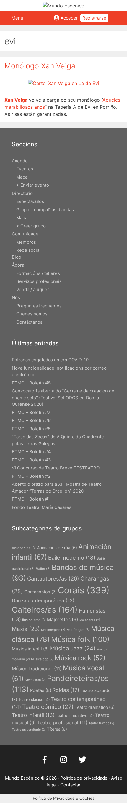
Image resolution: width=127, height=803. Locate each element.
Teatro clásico (34, 699)
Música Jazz (72, 648)
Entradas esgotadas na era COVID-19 (50, 360)
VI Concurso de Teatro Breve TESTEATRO (56, 468)
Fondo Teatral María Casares (41, 507)
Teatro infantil (33, 715)
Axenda (19, 161)
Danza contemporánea (43, 600)
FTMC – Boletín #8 (31, 383)
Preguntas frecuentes (39, 306)
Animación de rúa (57, 547)
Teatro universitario (29, 730)
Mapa (21, 177)
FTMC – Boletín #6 (31, 420)
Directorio (22, 193)
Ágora (18, 265)
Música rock (80, 658)
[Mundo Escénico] (63, 5)
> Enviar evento (32, 185)
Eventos (24, 169)
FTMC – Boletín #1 (31, 499)
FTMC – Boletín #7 (31, 412)
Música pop (42, 659)
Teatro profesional (62, 722)
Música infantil (30, 649)
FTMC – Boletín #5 (31, 429)
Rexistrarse (94, 18)
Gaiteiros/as (45, 609)
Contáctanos (29, 322)
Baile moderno (71, 557)
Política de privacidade (84, 778)
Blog (16, 257)
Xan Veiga (15, 100)
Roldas (65, 690)
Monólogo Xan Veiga (39, 65)
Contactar (70, 785)
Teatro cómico (48, 706)
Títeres (57, 729)
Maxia (26, 629)
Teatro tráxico (101, 723)
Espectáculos (30, 201)
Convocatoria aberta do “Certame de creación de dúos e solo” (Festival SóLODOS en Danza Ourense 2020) (63, 397)
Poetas (40, 690)
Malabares (89, 620)
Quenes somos (32, 314)
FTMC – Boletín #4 (31, 451)
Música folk (80, 639)
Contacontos (40, 591)
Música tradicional (37, 668)
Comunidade (25, 234)
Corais (84, 590)
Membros (26, 242)
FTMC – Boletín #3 (31, 460)
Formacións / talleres (38, 273)
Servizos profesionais (39, 281)
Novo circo (35, 680)
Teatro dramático (95, 707)
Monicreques (53, 630)
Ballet (43, 569)
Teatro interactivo (75, 715)
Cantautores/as (53, 578)
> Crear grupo (31, 226)
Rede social (28, 250)
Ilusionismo (34, 620)
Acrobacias (24, 548)
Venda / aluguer (32, 289)
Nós (16, 297)
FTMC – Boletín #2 (31, 476)
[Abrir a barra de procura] (120, 18)
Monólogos (78, 630)
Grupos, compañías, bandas (45, 209)
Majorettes (62, 619)
